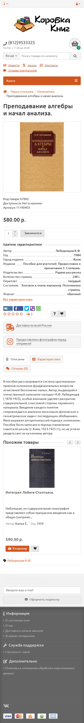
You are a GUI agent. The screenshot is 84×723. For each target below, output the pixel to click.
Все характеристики (18, 299)
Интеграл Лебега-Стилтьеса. (30, 492)
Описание (18, 359)
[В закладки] (62, 314)
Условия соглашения (20, 636)
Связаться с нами (17, 652)
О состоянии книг (17, 620)
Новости (14, 65)
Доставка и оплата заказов (24, 630)
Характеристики (48, 359)
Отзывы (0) (20, 368)
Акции (32, 65)
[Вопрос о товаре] (54, 314)
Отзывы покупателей (22, 70)
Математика (45, 91)
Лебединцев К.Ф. (19, 560)
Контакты (51, 65)
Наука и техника (22, 91)
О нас (9, 625)
